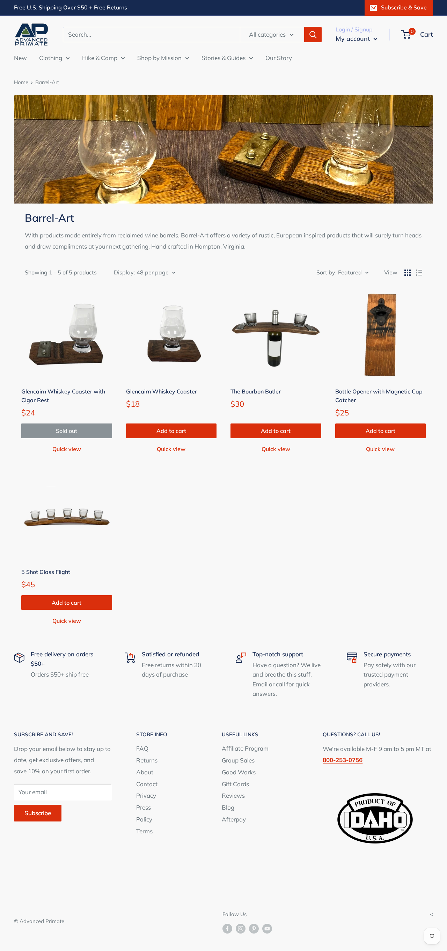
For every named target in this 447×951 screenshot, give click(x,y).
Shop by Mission (159, 57)
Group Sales (238, 760)
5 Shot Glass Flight (45, 571)
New (20, 57)
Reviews (233, 795)
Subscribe (37, 813)
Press (143, 807)
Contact (146, 784)
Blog (228, 807)
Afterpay (234, 819)
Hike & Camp (99, 57)
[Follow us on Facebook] (227, 928)
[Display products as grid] (407, 273)
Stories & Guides (223, 57)
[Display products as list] (419, 273)
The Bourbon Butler (255, 391)
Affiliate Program (245, 748)
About (144, 772)
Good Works (239, 772)
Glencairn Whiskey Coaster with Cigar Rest (63, 396)
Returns (146, 760)
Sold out (66, 430)
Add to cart (171, 430)
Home (21, 82)
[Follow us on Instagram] (241, 928)
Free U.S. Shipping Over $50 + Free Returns (70, 7)
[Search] (313, 34)
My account (354, 39)
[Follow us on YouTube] (267, 928)
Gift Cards (235, 784)
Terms (144, 831)
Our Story (278, 57)
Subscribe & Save (404, 7)
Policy (144, 819)
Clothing (50, 57)
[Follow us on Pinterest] (254, 928)
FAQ (142, 748)
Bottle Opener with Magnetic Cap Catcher (379, 396)
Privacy (146, 795)
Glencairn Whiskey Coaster (161, 391)
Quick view (66, 448)
